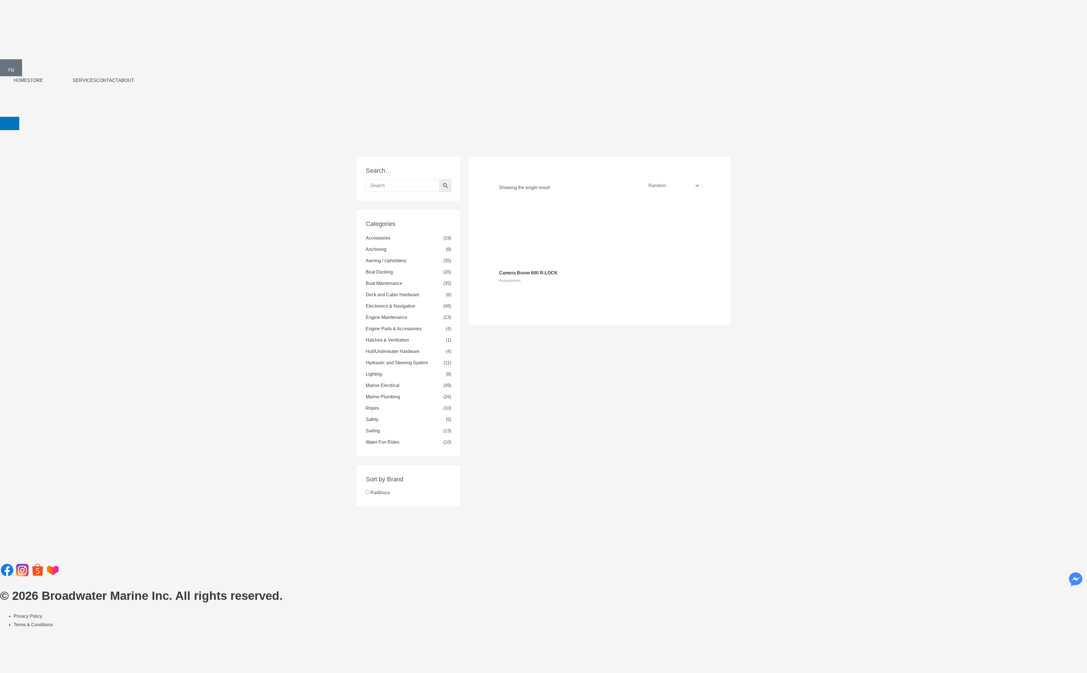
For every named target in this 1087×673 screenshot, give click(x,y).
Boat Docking (379, 272)
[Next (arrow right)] (25, 668)
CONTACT (107, 80)
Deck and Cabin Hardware (392, 294)
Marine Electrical (382, 385)
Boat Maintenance (384, 283)
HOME (20, 80)
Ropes (372, 408)
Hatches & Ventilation (387, 340)
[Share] (42, 658)
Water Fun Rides (382, 442)
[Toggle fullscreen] (25, 658)
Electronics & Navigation (390, 306)
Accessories (378, 238)
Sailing (373, 430)
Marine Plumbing (383, 396)
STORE (35, 80)
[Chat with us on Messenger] (1075, 579)
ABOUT (126, 80)
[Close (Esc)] (59, 658)
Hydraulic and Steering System (397, 362)
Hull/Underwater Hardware (393, 351)
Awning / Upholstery (386, 260)
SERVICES (84, 80)
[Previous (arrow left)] (8, 668)
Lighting (374, 374)
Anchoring (376, 249)
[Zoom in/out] (8, 658)
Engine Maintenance (386, 317)
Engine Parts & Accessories (393, 328)
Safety (372, 419)
